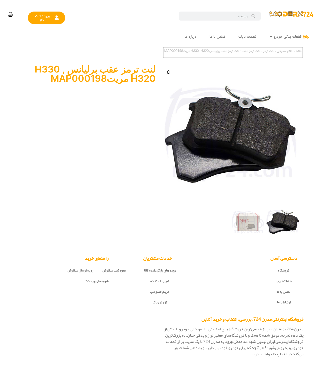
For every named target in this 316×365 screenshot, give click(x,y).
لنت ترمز (268, 50)
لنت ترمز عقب (251, 50)
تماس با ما (284, 291)
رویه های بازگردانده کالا (160, 270)
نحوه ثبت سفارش (114, 270)
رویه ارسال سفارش (80, 270)
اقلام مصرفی (285, 50)
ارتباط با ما (284, 302)
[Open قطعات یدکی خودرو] (271, 36)
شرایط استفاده (159, 281)
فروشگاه (283, 270)
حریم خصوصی (159, 291)
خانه (299, 50)
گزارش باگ (160, 302)
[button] (46, 18)
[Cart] (10, 14)
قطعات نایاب (284, 281)
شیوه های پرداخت (96, 281)
